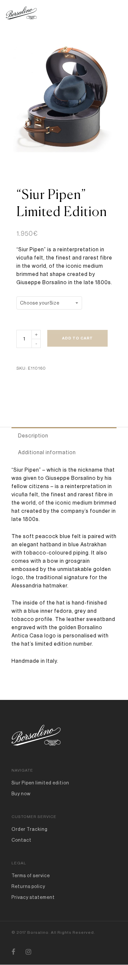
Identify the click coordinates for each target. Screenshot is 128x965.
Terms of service (30, 875)
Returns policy (28, 886)
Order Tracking (29, 829)
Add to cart (77, 338)
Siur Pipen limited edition (40, 782)
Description (33, 436)
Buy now (21, 793)
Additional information (47, 452)
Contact (21, 840)
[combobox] (49, 302)
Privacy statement (33, 897)
